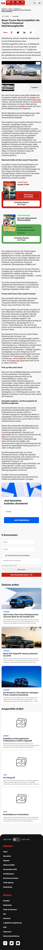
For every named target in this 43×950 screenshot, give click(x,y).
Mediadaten (7, 905)
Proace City (36, 100)
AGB (4, 927)
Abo (4, 914)
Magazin (6, 861)
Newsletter (7, 856)
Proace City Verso (17, 361)
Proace (33, 97)
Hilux (23, 106)
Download (6, 918)
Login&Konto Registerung (12, 923)
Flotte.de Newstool (10, 910)
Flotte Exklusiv (8, 883)
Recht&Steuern (8, 874)
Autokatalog (7, 887)
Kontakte (6, 901)
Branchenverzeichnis (10, 878)
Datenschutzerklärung (11, 936)
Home (5, 852)
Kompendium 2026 (10, 869)
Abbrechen (22, 570)
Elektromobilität (9, 865)
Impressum (7, 932)
